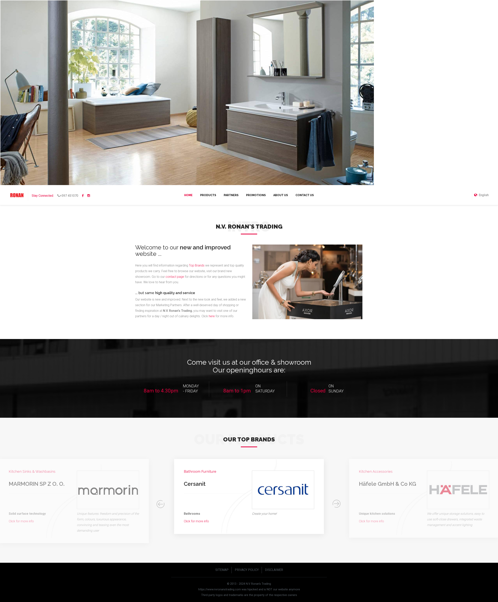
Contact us (304, 195)
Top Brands (196, 265)
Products (208, 195)
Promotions (256, 195)
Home (188, 195)
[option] (249, 498)
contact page (175, 277)
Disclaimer (274, 570)
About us (280, 195)
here (212, 316)
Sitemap (222, 570)
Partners (231, 195)
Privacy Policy (247, 570)
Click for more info (21, 521)
